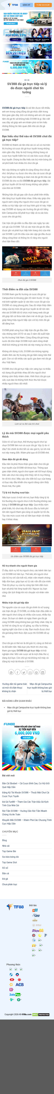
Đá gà (27, 80)
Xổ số (5, 867)
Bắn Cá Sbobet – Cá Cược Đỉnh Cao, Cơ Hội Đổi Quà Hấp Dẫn (26, 785)
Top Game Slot (9, 862)
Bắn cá (5, 873)
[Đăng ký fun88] (27, 745)
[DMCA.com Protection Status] (41, 1014)
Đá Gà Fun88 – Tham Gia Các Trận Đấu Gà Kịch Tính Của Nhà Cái (25, 803)
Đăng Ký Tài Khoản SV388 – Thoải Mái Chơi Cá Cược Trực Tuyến (25, 794)
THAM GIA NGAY (43, 5)
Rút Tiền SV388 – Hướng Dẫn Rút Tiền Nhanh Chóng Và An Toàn (24, 813)
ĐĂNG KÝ (26, 5)
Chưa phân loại (9, 884)
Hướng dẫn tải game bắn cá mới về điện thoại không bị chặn (14, 688)
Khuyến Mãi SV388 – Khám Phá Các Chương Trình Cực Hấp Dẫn (27, 822)
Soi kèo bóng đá (10, 857)
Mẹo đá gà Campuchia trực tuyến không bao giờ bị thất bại (39, 688)
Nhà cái (6, 846)
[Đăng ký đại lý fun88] (27, 18)
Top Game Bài (9, 851)
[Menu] (4, 4)
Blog (4, 840)
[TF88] (13, 5)
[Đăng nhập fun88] (27, 67)
